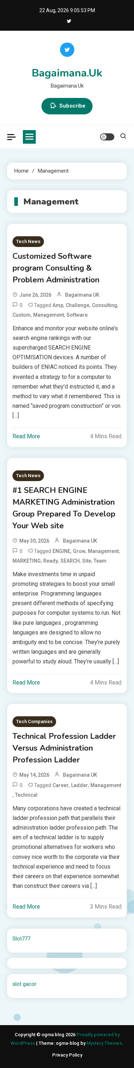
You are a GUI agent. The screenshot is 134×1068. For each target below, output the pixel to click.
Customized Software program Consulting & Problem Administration (56, 268)
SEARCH (70, 561)
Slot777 (21, 938)
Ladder (79, 785)
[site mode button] (107, 136)
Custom (22, 315)
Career (61, 785)
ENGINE (61, 551)
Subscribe (72, 106)
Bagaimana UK (82, 295)
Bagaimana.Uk (67, 73)
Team (100, 561)
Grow (79, 551)
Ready (50, 561)
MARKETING (27, 561)
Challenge (77, 305)
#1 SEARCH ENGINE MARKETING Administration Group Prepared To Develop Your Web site (64, 508)
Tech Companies (34, 721)
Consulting (104, 305)
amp (58, 305)
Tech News (28, 241)
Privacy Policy (67, 1055)
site (86, 561)
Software (77, 315)
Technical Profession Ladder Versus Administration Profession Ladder (64, 748)
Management (48, 315)
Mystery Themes (104, 1043)
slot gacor (24, 984)
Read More (26, 436)
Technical (26, 795)
